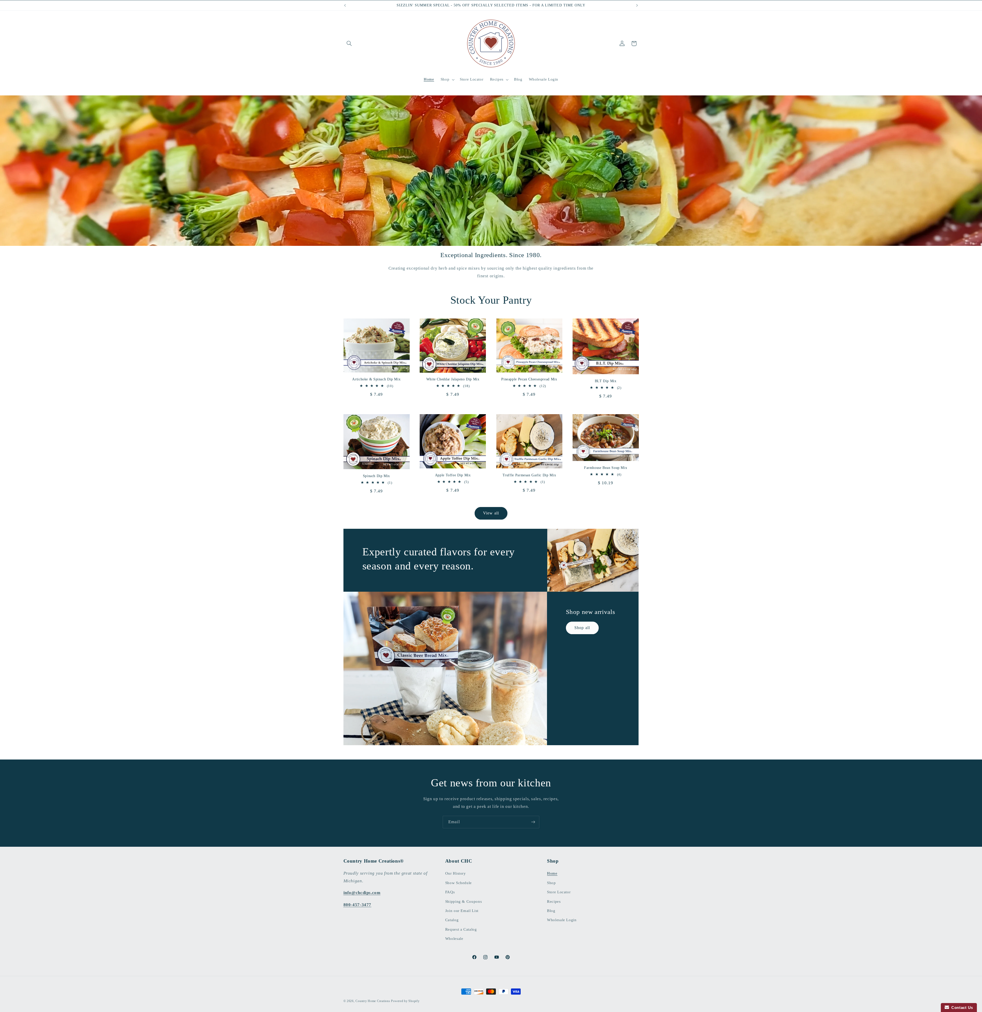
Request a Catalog (461, 929)
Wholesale (454, 939)
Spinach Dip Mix (376, 476)
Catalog (452, 920)
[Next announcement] (637, 5)
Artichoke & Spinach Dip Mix (376, 379)
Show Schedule (458, 883)
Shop (551, 883)
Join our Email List (461, 911)
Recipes (554, 901)
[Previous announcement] (345, 5)
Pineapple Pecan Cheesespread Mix (529, 379)
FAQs (450, 892)
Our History (455, 873)
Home (552, 873)
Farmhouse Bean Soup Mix (605, 468)
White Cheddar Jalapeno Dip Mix (452, 379)
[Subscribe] (533, 822)
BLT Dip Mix (606, 381)
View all (491, 513)
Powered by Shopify (405, 1001)
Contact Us (961, 1007)
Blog (551, 911)
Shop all (582, 627)
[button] (349, 43)
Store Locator (559, 892)
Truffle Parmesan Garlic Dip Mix (529, 475)
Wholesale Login (561, 920)
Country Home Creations (372, 1001)
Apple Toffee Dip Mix (453, 475)
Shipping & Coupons (463, 901)
